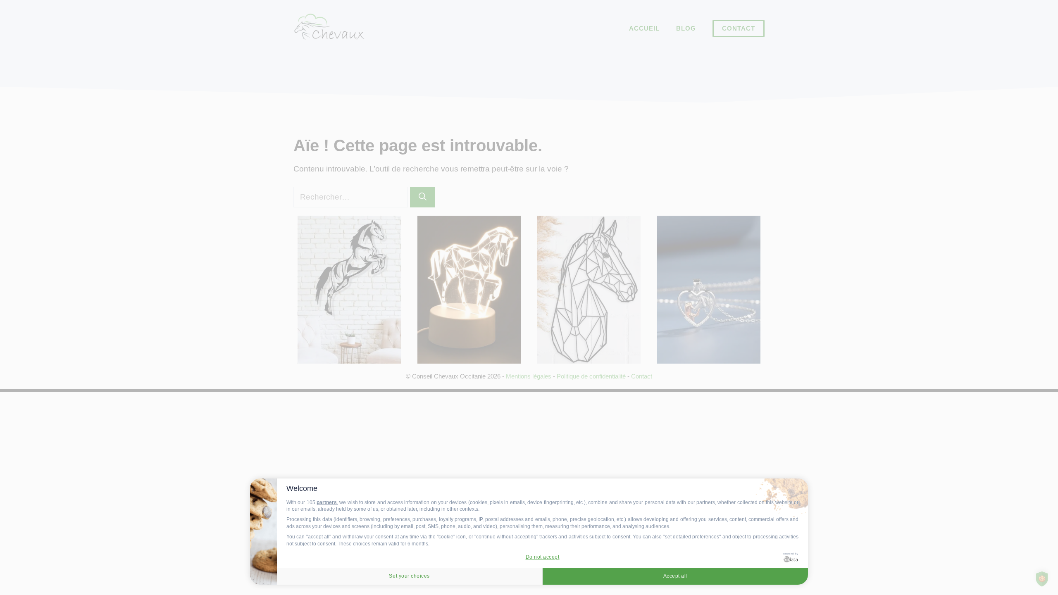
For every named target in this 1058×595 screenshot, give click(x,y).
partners (327, 502)
